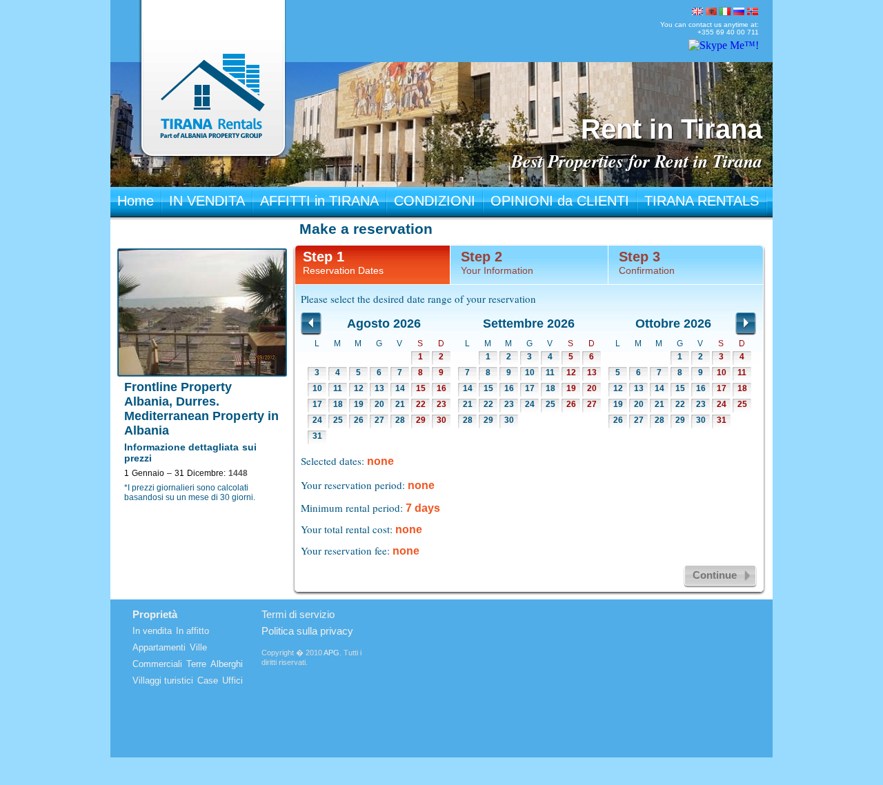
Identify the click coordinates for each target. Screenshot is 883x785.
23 (441, 404)
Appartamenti (159, 647)
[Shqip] (711, 11)
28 (400, 420)
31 (317, 436)
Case (207, 680)
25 (338, 420)
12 (359, 388)
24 (317, 420)
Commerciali (157, 664)
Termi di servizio (298, 614)
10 (317, 388)
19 (359, 404)
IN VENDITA (207, 200)
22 (421, 404)
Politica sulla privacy (307, 631)
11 (337, 388)
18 (338, 404)
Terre (196, 664)
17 (317, 404)
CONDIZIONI (434, 200)
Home (135, 200)
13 (379, 388)
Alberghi (226, 664)
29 (421, 420)
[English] (697, 11)
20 (379, 404)
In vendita (152, 631)
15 (421, 388)
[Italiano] (725, 11)
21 (400, 404)
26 (359, 420)
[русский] (738, 11)
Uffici (232, 680)
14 (400, 388)
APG (331, 652)
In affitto (192, 631)
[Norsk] (752, 11)
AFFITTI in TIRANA (319, 200)
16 (441, 388)
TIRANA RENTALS (701, 200)
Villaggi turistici (162, 680)
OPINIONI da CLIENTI (559, 200)
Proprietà (154, 614)
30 (441, 420)
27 (379, 420)
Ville (198, 647)
